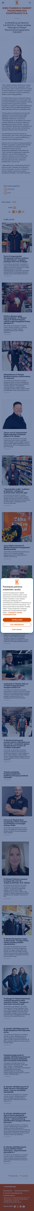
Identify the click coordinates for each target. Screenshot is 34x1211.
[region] (17, 605)
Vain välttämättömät (17, 624)
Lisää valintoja (17, 629)
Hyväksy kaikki (17, 620)
